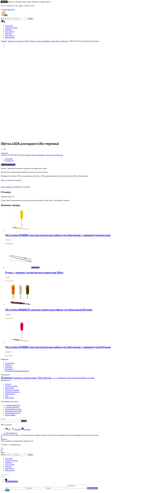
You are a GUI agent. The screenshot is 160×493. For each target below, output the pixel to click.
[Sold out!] (20, 267)
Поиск (30, 19)
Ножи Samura (10, 415)
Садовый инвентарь (12, 405)
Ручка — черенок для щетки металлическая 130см (34, 272)
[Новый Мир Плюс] (4, 16)
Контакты (9, 367)
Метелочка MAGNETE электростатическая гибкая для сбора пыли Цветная (48, 309)
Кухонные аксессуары (13, 411)
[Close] (1, 437)
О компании (9, 363)
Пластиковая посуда (12, 413)
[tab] (82, 159)
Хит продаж (9, 31)
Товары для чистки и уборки (18, 41)
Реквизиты (9, 369)
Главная (4, 41)
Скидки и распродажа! (25, 377)
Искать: (4, 19)
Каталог (8, 384)
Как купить (9, 35)
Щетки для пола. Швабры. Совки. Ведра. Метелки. (50, 41)
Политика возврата (12, 392)
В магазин (9, 26)
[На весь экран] (6, 474)
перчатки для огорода (68, 378)
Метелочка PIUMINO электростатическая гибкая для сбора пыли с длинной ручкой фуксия (58, 347)
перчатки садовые (86, 378)
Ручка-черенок (6, 187)
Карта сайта (9, 398)
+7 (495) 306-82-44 (7, 10)
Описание (9, 159)
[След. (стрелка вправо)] (4, 476)
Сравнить (4, 153)
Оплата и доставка (12, 390)
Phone (7, 490)
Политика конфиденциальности (17, 371)
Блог (7, 396)
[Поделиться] (4, 474)
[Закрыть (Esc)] (2, 474)
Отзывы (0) (9, 161)
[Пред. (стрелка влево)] (2, 476)
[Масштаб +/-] (8, 474)
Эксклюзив (54, 378)
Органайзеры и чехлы (13, 409)
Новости (8, 33)
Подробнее (35, 267)
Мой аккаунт (10, 37)
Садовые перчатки (12, 407)
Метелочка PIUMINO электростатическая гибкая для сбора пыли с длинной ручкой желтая (57, 235)
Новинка (8, 30)
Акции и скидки (11, 28)
